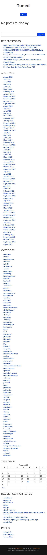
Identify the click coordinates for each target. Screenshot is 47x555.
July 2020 (6, 201)
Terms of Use (8, 537)
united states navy (10, 441)
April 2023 (7, 155)
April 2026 (7, 87)
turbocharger (8, 434)
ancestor (6, 261)
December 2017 (9, 227)
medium (6, 356)
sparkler (6, 409)
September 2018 (9, 220)
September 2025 (9, 104)
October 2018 (8, 218)
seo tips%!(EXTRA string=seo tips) (15, 517)
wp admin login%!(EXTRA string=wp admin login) (21, 520)
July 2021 (6, 186)
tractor (5, 421)
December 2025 (9, 96)
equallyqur (7, 500)
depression (7, 305)
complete (6, 298)
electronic (6, 315)
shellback (6, 404)
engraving (7, 317)
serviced (6, 402)
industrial (6, 341)
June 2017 (7, 232)
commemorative (9, 293)
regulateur (7, 392)
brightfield (6, 281)
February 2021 (8, 191)
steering (6, 412)
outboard (6, 378)
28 (28, 482)
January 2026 (8, 94)
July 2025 (6, 108)
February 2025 (8, 118)
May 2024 (7, 135)
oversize (6, 380)
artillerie (6, 269)
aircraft (5, 257)
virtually (6, 451)
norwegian (7, 363)
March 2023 (7, 157)
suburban (6, 414)
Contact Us (7, 532)
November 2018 (9, 215)
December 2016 (9, 237)
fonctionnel (7, 334)
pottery (5, 385)
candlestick (7, 286)
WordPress (18, 548)
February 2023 (8, 159)
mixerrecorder (8, 358)
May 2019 (7, 205)
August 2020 (8, 198)
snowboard (7, 407)
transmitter (7, 429)
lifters (5, 344)
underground (8, 438)
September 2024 (9, 130)
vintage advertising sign (11, 446)
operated (6, 371)
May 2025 (7, 113)
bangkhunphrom (9, 276)
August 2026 (8, 77)
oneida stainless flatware (12, 366)
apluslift (6, 264)
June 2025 (7, 111)
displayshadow (8, 310)
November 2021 (9, 179)
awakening (7, 274)
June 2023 (7, 150)
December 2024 (9, 123)
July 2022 (6, 171)
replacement (7, 395)
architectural (7, 266)
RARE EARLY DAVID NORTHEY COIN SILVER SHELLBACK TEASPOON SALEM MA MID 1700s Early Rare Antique (23, 50)
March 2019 (7, 208)
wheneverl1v (8, 503)
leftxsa (5, 505)
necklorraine (7, 361)
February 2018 (8, 225)
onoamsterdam (8, 368)
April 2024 (7, 138)
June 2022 (7, 174)
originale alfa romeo (10, 375)
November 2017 (9, 230)
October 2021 (8, 181)
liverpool (6, 346)
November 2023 (9, 145)
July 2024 (6, 133)
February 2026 (8, 91)
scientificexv (7, 498)
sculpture (6, 400)
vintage (6, 443)
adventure (7, 254)
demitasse (7, 303)
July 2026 (6, 79)
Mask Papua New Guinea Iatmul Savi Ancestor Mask (22, 45)
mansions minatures (10, 354)
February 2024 (8, 142)
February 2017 (8, 235)
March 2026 (7, 89)
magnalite (6, 349)
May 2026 (7, 84)
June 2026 (7, 82)
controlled (6, 300)
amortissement (8, 259)
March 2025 (7, 116)
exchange (6, 320)
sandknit (6, 397)
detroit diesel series (10, 308)
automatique (7, 271)
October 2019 (8, 203)
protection (7, 388)
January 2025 (8, 121)
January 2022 (8, 176)
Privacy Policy (8, 534)
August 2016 (8, 244)
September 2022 (9, 169)
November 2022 (9, 164)
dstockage (7, 312)
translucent (7, 424)
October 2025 (8, 101)
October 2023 (8, 147)
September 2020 (9, 196)
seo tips (6, 507)
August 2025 (8, 106)
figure (5, 329)
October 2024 (8, 128)
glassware (7, 337)
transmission (8, 426)
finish (5, 332)
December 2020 (9, 193)
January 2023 (8, 162)
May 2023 (7, 152)
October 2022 (8, 167)
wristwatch (7, 455)
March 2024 (7, 140)
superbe (6, 417)
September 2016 (9, 242)
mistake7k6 (7, 522)
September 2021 (9, 184)
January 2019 (8, 210)
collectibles (7, 291)
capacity (6, 288)
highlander (7, 339)
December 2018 (9, 213)
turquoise (6, 436)
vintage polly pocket (10, 448)
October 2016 (8, 239)
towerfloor (7, 419)
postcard (6, 383)
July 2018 (6, 222)
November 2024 (9, 125)
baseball (6, 278)
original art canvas (10, 373)
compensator (8, 295)
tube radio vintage (9, 431)
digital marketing (9, 510)
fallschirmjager (8, 324)
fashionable (7, 327)
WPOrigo (37, 548)
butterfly (6, 283)
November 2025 (9, 99)
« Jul (3, 487)
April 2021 (7, 188)
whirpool (6, 453)
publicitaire (7, 390)
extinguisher (7, 322)
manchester (7, 351)
